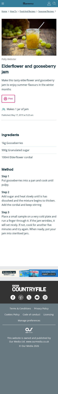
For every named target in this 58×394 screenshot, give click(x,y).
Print (10, 98)
